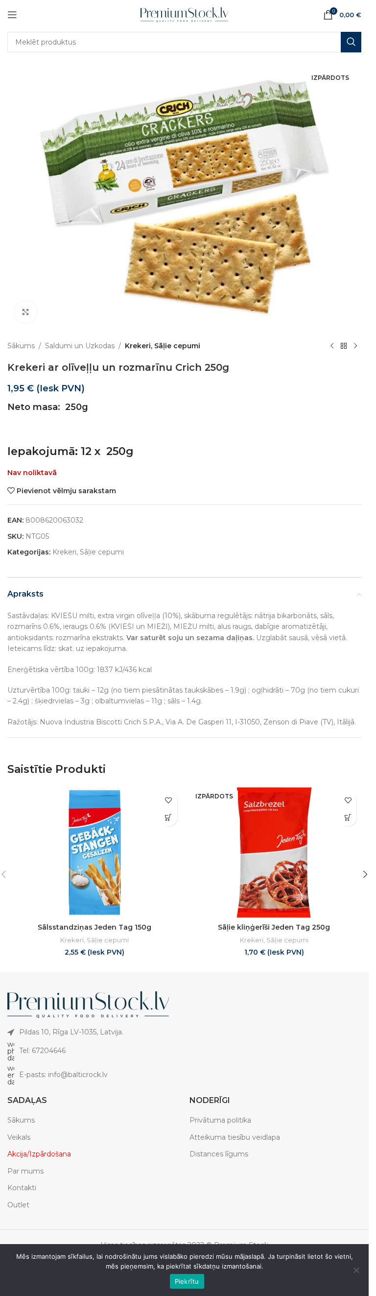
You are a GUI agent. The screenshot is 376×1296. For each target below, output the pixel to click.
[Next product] (355, 346)
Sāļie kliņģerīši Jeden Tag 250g (274, 927)
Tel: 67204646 (42, 1050)
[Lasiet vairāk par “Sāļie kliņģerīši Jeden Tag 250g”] (347, 817)
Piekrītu (187, 1281)
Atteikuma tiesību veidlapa (234, 1137)
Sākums (21, 345)
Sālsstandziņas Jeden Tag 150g (94, 927)
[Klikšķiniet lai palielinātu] (26, 312)
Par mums (25, 1171)
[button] (168, 817)
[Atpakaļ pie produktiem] (344, 346)
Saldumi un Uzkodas (80, 345)
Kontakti (21, 1187)
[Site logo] (184, 14)
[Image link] (88, 1003)
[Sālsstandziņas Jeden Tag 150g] (94, 852)
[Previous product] (332, 346)
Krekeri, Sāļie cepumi (162, 345)
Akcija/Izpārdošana (39, 1154)
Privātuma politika (220, 1120)
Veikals (18, 1137)
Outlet (18, 1204)
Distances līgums (218, 1154)
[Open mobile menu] (12, 14)
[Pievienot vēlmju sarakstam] (168, 800)
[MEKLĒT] (351, 42)
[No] (356, 1270)
